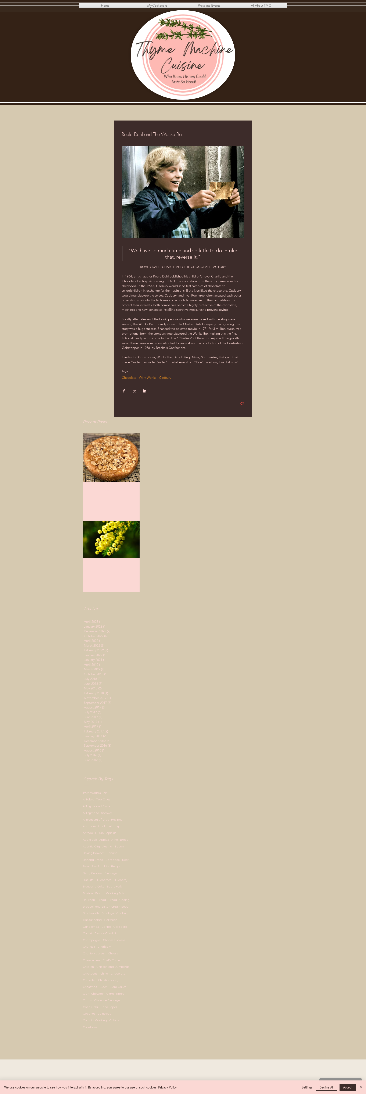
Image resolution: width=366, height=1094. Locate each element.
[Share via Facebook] (124, 391)
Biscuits (88, 880)
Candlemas (91, 927)
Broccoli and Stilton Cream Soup (106, 906)
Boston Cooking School (111, 893)
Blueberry (120, 880)
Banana (112, 853)
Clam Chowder (93, 994)
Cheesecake (91, 960)
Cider (103, 987)
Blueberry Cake (93, 886)
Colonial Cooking (95, 1020)
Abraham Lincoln (95, 826)
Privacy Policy (167, 1087)
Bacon (119, 846)
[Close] (360, 1087)
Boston (88, 893)
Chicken (88, 967)
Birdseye (111, 873)
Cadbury (165, 378)
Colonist (115, 1020)
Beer (86, 866)
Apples (104, 840)
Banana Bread (93, 860)
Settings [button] (307, 1087)
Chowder (89, 980)
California (111, 920)
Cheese (113, 953)
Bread (101, 900)
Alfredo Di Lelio (93, 833)
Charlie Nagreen (94, 953)
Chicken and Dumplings (112, 967)
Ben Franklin (100, 866)
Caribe (106, 927)
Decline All (326, 1087)
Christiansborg (108, 980)
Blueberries (103, 880)
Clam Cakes (118, 987)
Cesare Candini (105, 933)
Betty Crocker (92, 873)
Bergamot (118, 866)
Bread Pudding (118, 900)
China (104, 973)
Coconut (89, 1013)
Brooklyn (107, 913)
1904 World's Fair (95, 793)
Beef (125, 860)
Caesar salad (92, 920)
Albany (114, 826)
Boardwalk (114, 886)
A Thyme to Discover (97, 813)
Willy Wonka (148, 378)
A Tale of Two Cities (96, 799)
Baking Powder (93, 853)
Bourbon (89, 900)
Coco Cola (90, 1007)
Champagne (91, 940)
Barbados (113, 860)
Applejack (90, 840)
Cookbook (90, 1027)
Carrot (87, 933)
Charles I (89, 946)
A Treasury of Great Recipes (102, 819)
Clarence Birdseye (107, 1000)
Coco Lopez (108, 1007)
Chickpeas (90, 973)
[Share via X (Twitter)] (134, 391)
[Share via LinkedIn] (145, 391)
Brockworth (91, 913)
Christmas (90, 987)
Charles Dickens (114, 940)
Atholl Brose (119, 840)
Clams (87, 1000)
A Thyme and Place (96, 806)
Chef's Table (111, 960)
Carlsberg (120, 927)
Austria (107, 846)
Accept (347, 1087)
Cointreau (104, 1013)
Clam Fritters (115, 994)
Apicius (111, 833)
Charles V (104, 946)
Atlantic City (91, 846)
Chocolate (129, 378)
